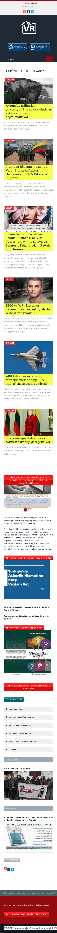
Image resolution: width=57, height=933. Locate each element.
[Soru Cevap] (28, 890)
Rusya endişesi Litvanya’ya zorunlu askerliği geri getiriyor (28, 440)
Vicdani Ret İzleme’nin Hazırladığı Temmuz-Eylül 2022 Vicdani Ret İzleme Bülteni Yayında (28, 818)
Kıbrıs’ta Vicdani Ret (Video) (17, 768)
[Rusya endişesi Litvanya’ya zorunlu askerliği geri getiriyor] (28, 422)
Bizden (9, 208)
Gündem (10, 79)
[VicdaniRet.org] (28, 27)
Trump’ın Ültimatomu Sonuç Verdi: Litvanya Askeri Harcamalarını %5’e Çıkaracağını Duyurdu (29, 172)
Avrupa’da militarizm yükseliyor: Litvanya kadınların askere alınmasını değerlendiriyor (29, 111)
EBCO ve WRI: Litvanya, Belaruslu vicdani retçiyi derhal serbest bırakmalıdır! (29, 309)
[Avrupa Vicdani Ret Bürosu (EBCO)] (40, 50)
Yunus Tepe (27, 6)
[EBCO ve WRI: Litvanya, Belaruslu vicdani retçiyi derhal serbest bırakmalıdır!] (28, 290)
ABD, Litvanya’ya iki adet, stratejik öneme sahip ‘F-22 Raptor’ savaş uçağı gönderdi (26, 379)
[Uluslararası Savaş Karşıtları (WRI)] (17, 50)
